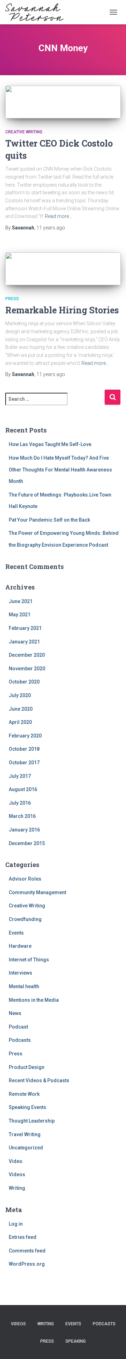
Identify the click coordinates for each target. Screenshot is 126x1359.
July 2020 (20, 695)
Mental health (24, 986)
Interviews (20, 973)
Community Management (37, 892)
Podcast (18, 1027)
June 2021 (21, 601)
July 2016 (20, 803)
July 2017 (20, 776)
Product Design (26, 1067)
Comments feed (27, 1250)
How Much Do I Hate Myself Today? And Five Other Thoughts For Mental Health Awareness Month (60, 469)
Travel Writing (25, 1134)
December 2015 (27, 843)
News (15, 1013)
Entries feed (22, 1237)
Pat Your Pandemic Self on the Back (49, 520)
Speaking (75, 1341)
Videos (17, 1174)
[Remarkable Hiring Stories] (63, 268)
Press (12, 298)
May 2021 (19, 614)
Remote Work (24, 1094)
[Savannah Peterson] (37, 12)
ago (50, 228)
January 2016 (24, 830)
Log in (16, 1224)
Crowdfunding (25, 919)
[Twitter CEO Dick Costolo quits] (63, 102)
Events (16, 933)
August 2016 (23, 789)
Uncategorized (26, 1147)
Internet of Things (29, 959)
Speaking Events (27, 1107)
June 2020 (21, 709)
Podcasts (20, 1040)
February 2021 (25, 628)
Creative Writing (23, 132)
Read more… (58, 216)
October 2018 (24, 749)
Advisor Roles (25, 879)
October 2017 (24, 762)
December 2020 (27, 655)
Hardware (20, 946)
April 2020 (20, 722)
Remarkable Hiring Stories (62, 310)
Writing (17, 1188)
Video (15, 1161)
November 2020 (27, 668)
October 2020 (24, 682)
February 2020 (25, 736)
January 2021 (24, 642)
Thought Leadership (32, 1121)
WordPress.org (27, 1264)
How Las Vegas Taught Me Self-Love (50, 444)
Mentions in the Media (34, 1000)
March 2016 (22, 816)
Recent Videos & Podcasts (39, 1080)
